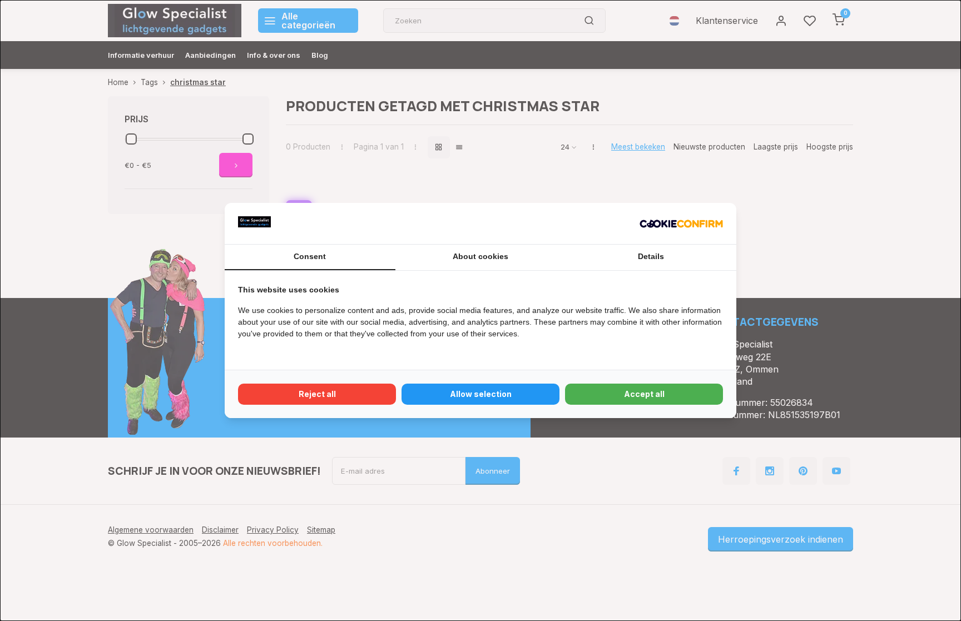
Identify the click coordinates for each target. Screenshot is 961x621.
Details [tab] (651, 256)
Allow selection (481, 394)
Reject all (317, 394)
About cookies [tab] (480, 256)
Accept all (644, 394)
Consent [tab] (310, 256)
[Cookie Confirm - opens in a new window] (681, 223)
